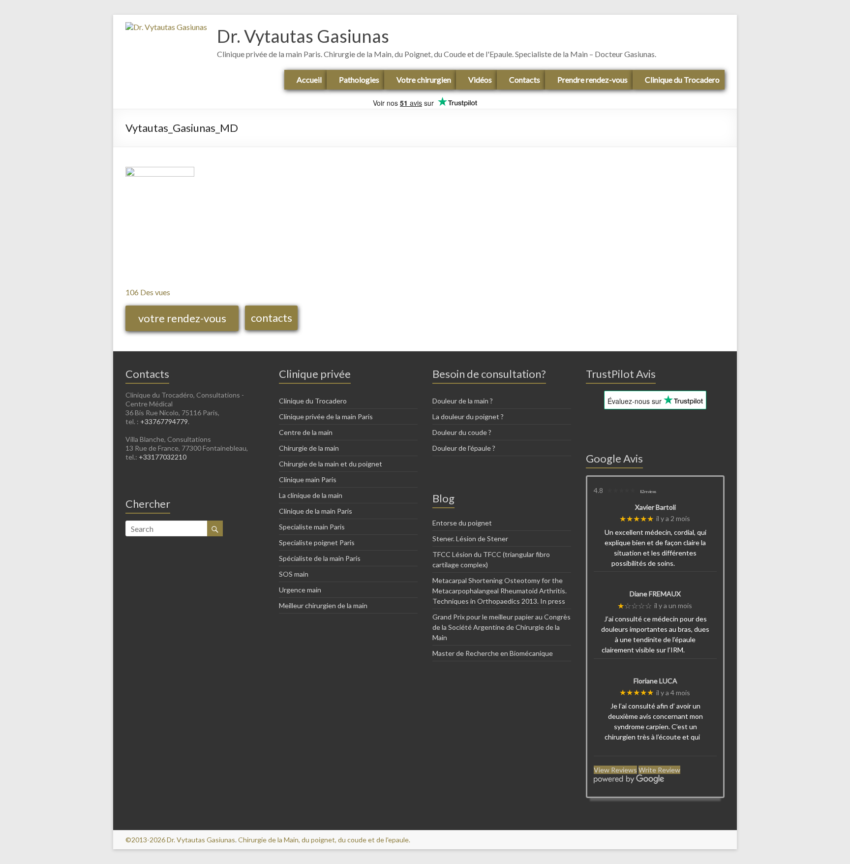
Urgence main (300, 590)
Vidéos (480, 79)
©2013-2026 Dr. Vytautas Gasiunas (180, 839)
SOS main (293, 574)
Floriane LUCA (655, 681)
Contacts (524, 79)
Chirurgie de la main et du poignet (330, 464)
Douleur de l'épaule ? (463, 448)
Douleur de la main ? (462, 401)
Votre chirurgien (423, 79)
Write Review (659, 770)
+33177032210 (162, 457)
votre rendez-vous (182, 318)
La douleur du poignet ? (468, 416)
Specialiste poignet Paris (317, 542)
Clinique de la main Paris (315, 511)
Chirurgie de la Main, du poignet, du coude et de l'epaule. (324, 839)
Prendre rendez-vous (592, 79)
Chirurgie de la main (309, 448)
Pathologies (359, 79)
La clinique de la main (310, 495)
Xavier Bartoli (655, 507)
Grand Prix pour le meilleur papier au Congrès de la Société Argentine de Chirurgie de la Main (501, 627)
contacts (271, 317)
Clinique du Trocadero (682, 79)
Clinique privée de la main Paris (326, 416)
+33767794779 (164, 421)
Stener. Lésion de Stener (470, 538)
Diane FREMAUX (655, 594)
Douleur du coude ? (461, 432)
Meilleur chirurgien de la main (323, 605)
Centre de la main (306, 432)
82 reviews (648, 492)
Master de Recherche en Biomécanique (492, 653)
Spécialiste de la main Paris (320, 558)
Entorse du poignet (462, 523)
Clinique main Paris (307, 479)
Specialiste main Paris (312, 527)
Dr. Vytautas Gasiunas (303, 36)
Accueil (309, 79)
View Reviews (615, 770)
